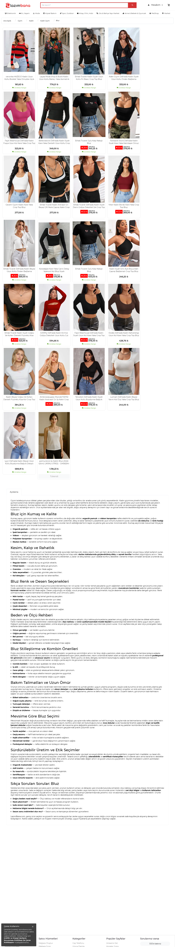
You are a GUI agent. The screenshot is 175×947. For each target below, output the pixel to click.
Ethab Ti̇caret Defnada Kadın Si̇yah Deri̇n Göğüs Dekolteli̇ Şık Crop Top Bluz (89, 206)
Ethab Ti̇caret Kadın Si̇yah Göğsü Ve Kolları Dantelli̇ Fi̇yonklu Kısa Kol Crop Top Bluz (19, 334)
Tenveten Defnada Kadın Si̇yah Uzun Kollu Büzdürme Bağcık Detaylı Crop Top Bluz (89, 398)
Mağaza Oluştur (46, 943)
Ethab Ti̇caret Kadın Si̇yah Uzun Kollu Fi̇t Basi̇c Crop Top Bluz (89, 77)
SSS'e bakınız (155, 944)
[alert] (18, 934)
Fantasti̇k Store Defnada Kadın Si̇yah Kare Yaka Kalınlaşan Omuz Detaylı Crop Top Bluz (124, 142)
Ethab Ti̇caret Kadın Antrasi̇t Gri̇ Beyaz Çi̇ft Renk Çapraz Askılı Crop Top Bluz (54, 206)
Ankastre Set (112, 943)
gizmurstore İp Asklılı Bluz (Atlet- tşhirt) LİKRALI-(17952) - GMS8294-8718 (54, 462)
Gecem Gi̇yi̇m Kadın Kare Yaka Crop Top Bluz (19, 206)
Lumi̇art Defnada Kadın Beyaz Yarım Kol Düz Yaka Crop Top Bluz (124, 398)
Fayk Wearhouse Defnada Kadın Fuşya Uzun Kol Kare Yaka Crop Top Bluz (19, 142)
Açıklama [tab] (14, 492)
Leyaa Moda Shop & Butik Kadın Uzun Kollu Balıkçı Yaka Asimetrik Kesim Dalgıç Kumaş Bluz (54, 77)
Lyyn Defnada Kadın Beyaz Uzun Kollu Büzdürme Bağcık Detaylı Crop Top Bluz (19, 462)
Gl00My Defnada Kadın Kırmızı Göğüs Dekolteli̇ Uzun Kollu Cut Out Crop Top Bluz (54, 334)
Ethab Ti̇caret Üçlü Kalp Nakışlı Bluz (89, 142)
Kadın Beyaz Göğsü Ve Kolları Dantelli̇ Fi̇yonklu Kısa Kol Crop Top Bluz (19, 398)
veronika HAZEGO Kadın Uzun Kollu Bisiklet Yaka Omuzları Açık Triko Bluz (19, 77)
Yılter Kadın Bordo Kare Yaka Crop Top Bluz (124, 206)
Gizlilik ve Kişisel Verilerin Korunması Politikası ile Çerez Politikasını (17, 940)
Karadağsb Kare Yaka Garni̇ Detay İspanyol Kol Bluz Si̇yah (54, 270)
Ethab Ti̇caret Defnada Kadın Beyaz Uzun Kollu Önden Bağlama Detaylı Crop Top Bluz (19, 270)
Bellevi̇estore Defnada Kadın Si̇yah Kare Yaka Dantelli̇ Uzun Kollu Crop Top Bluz (54, 142)
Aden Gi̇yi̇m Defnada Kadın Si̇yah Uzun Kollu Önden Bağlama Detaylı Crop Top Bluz (124, 77)
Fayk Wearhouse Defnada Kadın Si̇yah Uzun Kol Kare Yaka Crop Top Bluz (89, 334)
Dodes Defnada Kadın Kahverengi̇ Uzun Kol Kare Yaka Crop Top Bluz (124, 334)
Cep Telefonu (78, 943)
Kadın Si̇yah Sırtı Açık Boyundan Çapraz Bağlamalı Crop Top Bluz (123, 270)
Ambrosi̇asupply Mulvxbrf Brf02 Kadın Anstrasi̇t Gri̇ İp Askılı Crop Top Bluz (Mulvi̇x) (54, 398)
